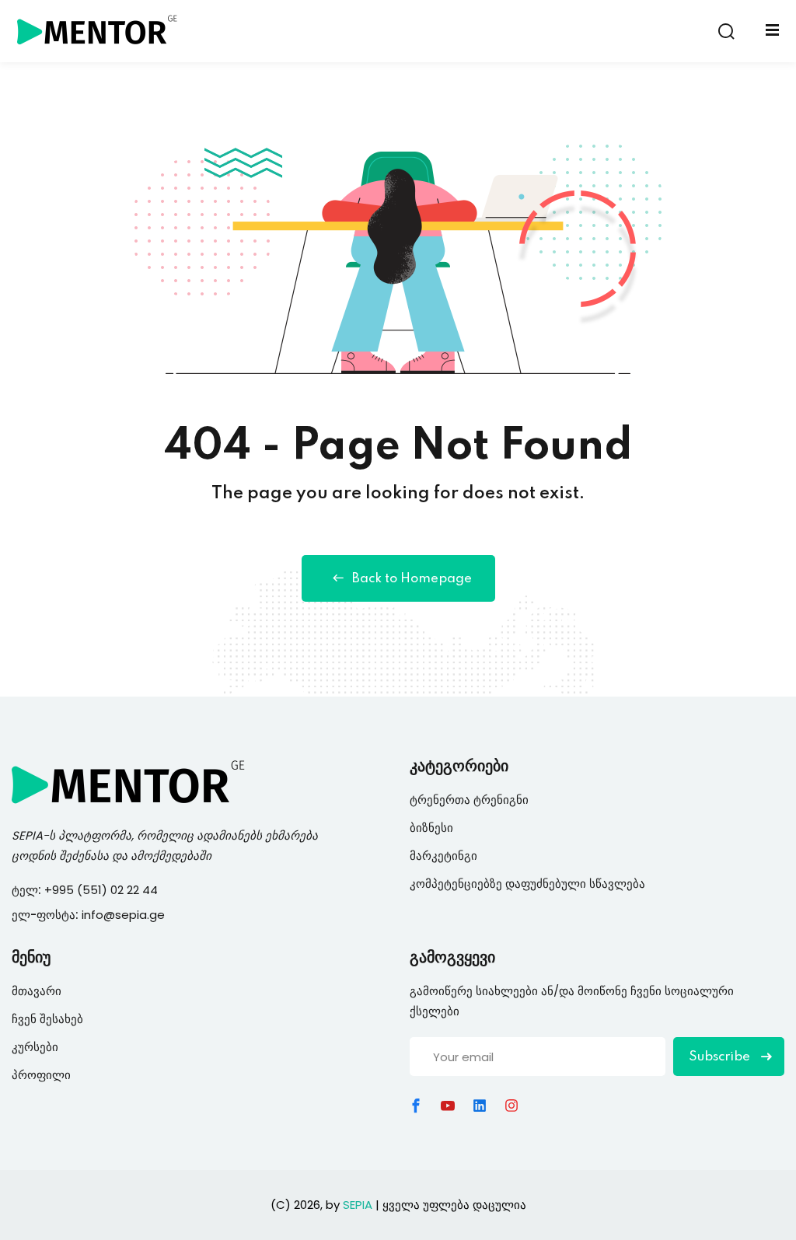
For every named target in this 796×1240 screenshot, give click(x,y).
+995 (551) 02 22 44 (102, 890)
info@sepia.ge (123, 914)
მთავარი (36, 991)
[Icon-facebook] (416, 1105)
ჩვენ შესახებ (47, 1019)
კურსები (35, 1047)
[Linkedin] (480, 1105)
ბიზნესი (431, 827)
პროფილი (41, 1075)
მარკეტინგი (443, 855)
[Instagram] (511, 1105)
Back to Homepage (412, 578)
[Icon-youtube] (448, 1105)
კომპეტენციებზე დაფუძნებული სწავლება (527, 883)
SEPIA (27, 835)
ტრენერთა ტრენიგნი (469, 799)
